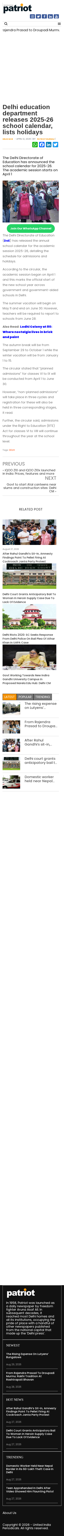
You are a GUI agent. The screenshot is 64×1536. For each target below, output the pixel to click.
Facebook (42, 18)
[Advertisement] (32, 68)
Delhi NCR (8, 139)
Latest (9, 697)
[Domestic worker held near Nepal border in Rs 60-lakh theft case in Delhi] (11, 782)
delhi (12, 450)
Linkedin (48, 18)
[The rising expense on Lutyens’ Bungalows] (11, 708)
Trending (42, 697)
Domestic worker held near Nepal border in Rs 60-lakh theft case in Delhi (39, 779)
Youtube (54, 18)
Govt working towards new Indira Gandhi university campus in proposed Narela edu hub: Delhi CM (27, 679)
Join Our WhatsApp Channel (30, 228)
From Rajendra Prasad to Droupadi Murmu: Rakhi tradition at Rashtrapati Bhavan (41, 724)
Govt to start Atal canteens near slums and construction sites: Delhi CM (29, 487)
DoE (7, 240)
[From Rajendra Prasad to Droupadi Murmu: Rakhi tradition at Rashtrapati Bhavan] (11, 726)
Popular (25, 697)
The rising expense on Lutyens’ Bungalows (41, 706)
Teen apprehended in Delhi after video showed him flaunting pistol (30, 1489)
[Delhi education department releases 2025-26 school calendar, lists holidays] (31, 201)
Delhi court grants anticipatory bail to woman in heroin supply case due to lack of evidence (29, 598)
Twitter (36, 18)
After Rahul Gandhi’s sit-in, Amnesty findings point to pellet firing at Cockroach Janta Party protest (28, 557)
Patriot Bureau (45, 139)
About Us (9, 1513)
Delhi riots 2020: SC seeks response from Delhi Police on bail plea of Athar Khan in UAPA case (29, 639)
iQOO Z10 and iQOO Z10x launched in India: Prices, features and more (29, 472)
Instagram (30, 18)
